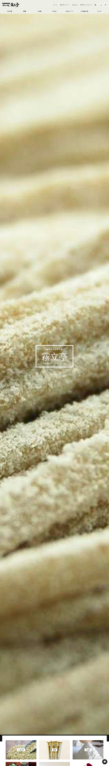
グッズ (99, 11)
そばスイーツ (69, 11)
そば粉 (39, 11)
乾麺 (24, 11)
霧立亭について (64, 5)
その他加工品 (84, 11)
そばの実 (9, 11)
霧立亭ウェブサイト (86, 5)
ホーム (55, 5)
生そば (54, 11)
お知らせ (74, 5)
